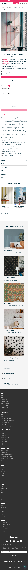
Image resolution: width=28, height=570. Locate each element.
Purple (2, 511)
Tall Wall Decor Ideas (5, 460)
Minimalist (3, 477)
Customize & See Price (14, 77)
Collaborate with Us (5, 422)
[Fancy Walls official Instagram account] (7, 541)
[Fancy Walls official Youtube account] (18, 541)
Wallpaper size (4, 91)
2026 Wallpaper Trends (10, 357)
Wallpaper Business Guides (7, 426)
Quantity (3, 99)
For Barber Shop (4, 526)
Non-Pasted (5, 59)
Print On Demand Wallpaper (7, 418)
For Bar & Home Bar (5, 524)
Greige (2, 505)
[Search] (20, 3)
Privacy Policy (18, 565)
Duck (2, 490)
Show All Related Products (7, 213)
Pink (2, 509)
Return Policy (4, 439)
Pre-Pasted (5, 61)
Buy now (14, 106)
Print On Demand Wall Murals (7, 420)
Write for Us (3, 424)
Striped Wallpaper (9, 304)
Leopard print (4, 488)
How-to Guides (4, 441)
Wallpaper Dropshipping (6, 414)
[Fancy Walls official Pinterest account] (14, 541)
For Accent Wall (4, 522)
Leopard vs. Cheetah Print (6, 454)
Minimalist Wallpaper (9, 277)
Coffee (2, 486)
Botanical (3, 471)
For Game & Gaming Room (7, 530)
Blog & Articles (5, 448)
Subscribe (14, 555)
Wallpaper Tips (4, 452)
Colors (3, 503)
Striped (2, 500)
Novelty (2, 479)
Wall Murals (3, 397)
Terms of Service (10, 565)
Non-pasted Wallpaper (5, 403)
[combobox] (14, 88)
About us (3, 433)
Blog (2, 443)
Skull (2, 494)
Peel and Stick (6, 63)
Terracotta (3, 517)
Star (2, 498)
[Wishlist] (22, 3)
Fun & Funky (3, 475)
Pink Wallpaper (8, 250)
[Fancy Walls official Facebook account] (10, 541)
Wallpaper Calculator (5, 409)
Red (2, 513)
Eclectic (2, 473)
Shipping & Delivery (5, 437)
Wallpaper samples (5, 407)
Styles (2, 465)
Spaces (3, 520)
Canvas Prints (4, 399)
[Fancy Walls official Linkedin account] (21, 541)
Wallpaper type (5, 86)
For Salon (3, 534)
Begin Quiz (16, 3)
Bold (2, 469)
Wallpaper (8, 7)
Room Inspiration (4, 450)
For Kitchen (3, 532)
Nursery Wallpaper (9, 330)
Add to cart (14, 110)
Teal (2, 515)
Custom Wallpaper (5, 405)
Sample (14, 80)
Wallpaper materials (5, 445)
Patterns (3, 484)
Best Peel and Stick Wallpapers (7, 462)
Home (2, 7)
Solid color (3, 496)
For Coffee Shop (4, 528)
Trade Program (4, 416)
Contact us (3, 435)
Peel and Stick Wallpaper (6, 401)
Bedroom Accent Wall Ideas (7, 458)
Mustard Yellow (4, 507)
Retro (2, 481)
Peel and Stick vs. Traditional (7, 456)
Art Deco (3, 467)
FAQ (2, 432)
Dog (2, 492)
